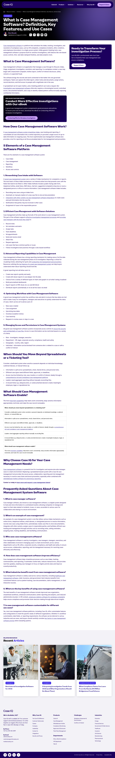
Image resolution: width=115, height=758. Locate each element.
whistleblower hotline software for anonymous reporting (22, 479)
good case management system (15, 179)
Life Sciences (98, 733)
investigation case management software (16, 88)
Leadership (35, 728)
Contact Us (35, 731)
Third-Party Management (59, 731)
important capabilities (17, 401)
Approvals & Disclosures (59, 728)
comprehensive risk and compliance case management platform (27, 377)
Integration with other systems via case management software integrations (30, 198)
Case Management (58, 721)
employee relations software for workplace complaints (47, 597)
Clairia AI (55, 718)
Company (35, 726)
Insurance (97, 731)
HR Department (57, 741)
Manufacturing (98, 736)
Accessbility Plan (108, 754)
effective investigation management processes (41, 217)
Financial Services (99, 723)
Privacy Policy (99, 754)
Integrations (36, 733)
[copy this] (30, 34)
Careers (34, 723)
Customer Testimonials (38, 721)
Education (97, 718)
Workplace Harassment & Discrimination (80, 719)
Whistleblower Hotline (59, 723)
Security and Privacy (37, 736)
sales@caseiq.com (7, 736)
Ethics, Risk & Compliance (59, 739)
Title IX (55, 744)
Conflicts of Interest (79, 723)
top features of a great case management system (35, 264)
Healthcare (97, 728)
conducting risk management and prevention (46, 262)
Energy (96, 721)
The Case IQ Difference (38, 718)
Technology (98, 741)
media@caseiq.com (8, 741)
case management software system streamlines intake (22, 132)
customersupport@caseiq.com (11, 739)
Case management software (12, 45)
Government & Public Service (102, 726)
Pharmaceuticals (99, 738)
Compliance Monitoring (59, 726)
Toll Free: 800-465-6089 (9, 731)
